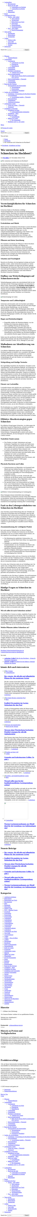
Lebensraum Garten (10, 103)
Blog (7, 699)
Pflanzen (10, 10)
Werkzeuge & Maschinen (11, 998)
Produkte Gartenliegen (14, 71)
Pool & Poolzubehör (17, 30)
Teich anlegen (15, 18)
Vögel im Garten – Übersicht (16, 105)
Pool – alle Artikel (13, 28)
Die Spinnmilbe (15, 120)
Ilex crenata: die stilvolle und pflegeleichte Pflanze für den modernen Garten (19, 677)
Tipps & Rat (7, 32)
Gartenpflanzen (10, 672)
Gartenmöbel (8, 59)
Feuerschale (7, 915)
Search (27, 49)
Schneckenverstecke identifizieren (14, 652)
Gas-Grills (11, 41)
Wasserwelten (8, 997)
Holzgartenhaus (12, 99)
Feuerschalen (15, 89)
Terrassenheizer (15, 87)
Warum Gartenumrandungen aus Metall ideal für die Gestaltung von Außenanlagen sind (20, 826)
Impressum (7, 1089)
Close (2, 1096)
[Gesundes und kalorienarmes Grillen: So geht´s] (20, 752)
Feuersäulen (7, 913)
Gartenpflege (8, 2)
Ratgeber (6, 961)
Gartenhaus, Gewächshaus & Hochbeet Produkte (22, 94)
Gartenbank (7, 918)
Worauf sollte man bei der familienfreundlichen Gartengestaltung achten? (18, 783)
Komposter (7, 949)
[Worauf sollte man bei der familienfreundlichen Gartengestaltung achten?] (20, 776)
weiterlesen (7, 695)
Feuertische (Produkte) (17, 90)
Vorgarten (7, 994)
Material (6, 953)
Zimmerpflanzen (12, 58)
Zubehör (6, 1003)
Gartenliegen (11, 69)
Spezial (6, 974)
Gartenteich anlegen (10, 928)
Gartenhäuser (11, 100)
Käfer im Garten (12, 115)
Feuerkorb (7, 912)
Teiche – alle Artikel (13, 17)
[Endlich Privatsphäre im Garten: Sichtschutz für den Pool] (20, 698)
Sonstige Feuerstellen (10, 972)
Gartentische (11, 61)
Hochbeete (7, 943)
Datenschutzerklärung (10, 1091)
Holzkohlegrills (12, 43)
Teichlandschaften (16, 27)
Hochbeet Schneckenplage (8, 650)
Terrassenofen (8, 984)
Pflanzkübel (11, 12)
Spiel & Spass (8, 975)
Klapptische (14, 64)
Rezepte (6, 962)
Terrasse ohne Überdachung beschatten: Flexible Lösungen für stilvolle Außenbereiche (19, 732)
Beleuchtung (11, 35)
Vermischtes (11, 36)
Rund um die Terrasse (10, 84)
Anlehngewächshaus (14, 102)
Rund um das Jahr (13, 5)
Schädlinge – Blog (13, 113)
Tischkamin (7, 987)
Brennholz (7, 905)
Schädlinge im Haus (13, 110)
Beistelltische (15, 66)
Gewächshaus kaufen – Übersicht (21, 97)
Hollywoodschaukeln (14, 74)
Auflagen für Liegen (17, 72)
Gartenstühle (11, 67)
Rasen (6, 13)
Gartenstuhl (7, 926)
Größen (6, 939)
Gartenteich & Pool (9, 15)
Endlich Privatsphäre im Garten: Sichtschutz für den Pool (16, 704)
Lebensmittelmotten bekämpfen (20, 112)
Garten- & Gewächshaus (11, 92)
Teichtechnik (15, 20)
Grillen (6, 38)
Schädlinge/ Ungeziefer (11, 108)
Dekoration (14, 23)
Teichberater (11, 33)
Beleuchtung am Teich (17, 22)
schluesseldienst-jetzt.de (16, 1025)
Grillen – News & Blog (11, 938)
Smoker (10, 45)
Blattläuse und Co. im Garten (16, 121)
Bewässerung (12, 4)
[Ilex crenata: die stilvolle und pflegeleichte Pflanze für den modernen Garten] (20, 671)
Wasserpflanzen (15, 25)
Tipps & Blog (8, 985)
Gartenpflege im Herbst (18, 9)
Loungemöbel (12, 82)
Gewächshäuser (12, 95)
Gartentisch (7, 930)
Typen (6, 989)
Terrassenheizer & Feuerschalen (17, 85)
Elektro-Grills (12, 40)
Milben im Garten (13, 118)
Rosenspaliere (8, 964)
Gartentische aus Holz (17, 62)
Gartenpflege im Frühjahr (18, 7)
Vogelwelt (11, 107)
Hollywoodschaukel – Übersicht (17, 79)
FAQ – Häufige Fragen (11, 910)
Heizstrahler (7, 941)
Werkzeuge (7, 46)
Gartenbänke (11, 80)
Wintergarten (8, 1000)
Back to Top (4, 1094)
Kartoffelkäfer (15, 117)
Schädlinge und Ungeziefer (12, 971)
